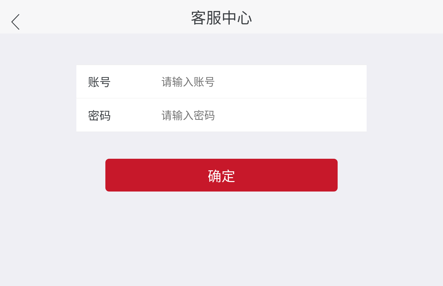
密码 (99, 115)
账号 (99, 81)
